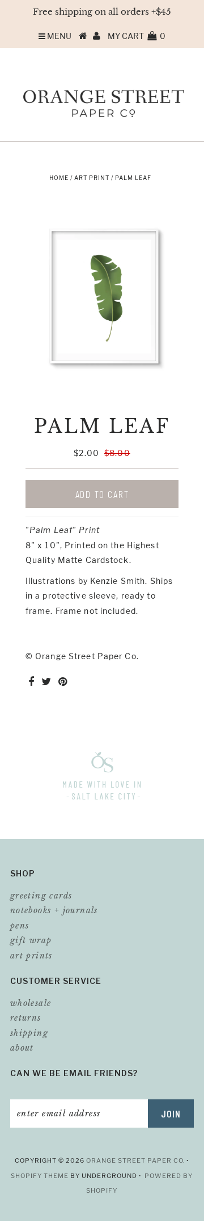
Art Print (91, 177)
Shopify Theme (40, 1176)
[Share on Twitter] (46, 682)
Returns (25, 1018)
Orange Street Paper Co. (136, 1160)
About (22, 1048)
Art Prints (31, 956)
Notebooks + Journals (54, 910)
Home (59, 177)
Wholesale (31, 1003)
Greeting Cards (41, 896)
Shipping (29, 1033)
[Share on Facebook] (31, 682)
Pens (19, 926)
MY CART (136, 36)
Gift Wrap (31, 940)
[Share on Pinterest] (62, 682)
